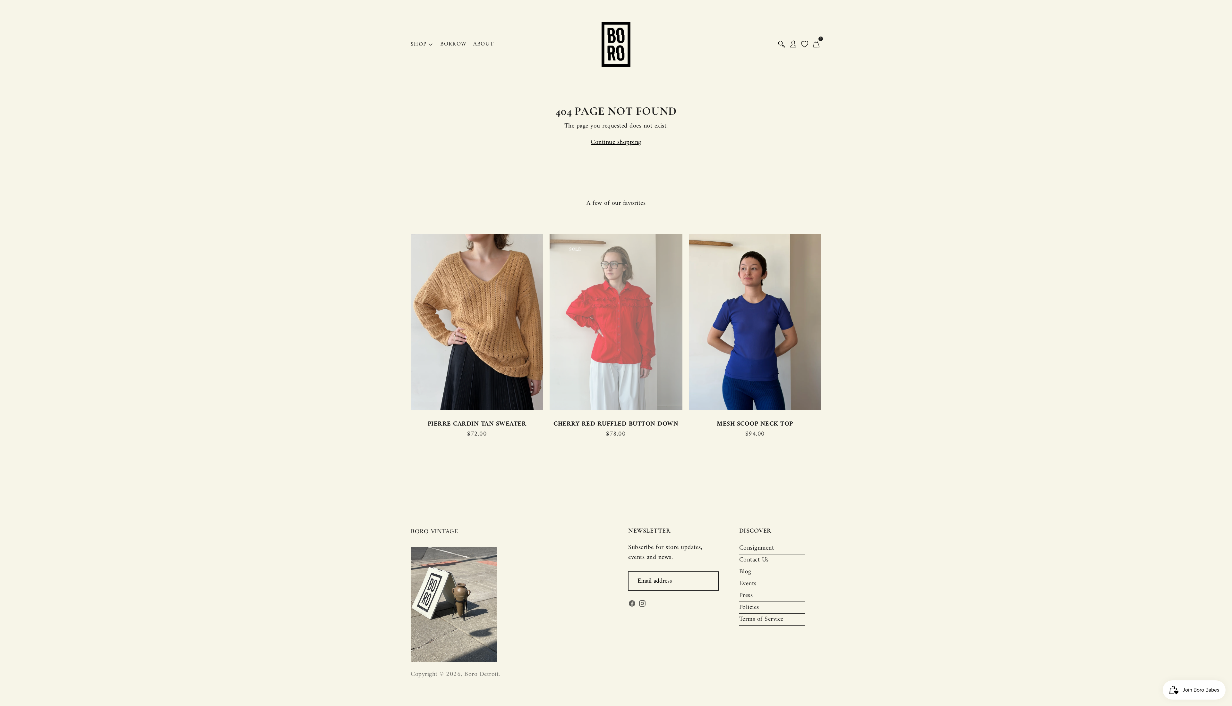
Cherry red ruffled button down (615, 424)
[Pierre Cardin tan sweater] (477, 322)
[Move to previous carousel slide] (404, 322)
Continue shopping (616, 142)
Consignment (756, 548)
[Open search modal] (781, 44)
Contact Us (754, 560)
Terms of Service (761, 619)
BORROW (453, 44)
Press (746, 595)
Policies (749, 607)
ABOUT (483, 44)
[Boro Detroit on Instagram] (642, 605)
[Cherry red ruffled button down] (616, 322)
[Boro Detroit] (616, 44)
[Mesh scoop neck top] (755, 322)
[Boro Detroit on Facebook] (632, 605)
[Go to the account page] (793, 44)
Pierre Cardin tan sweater (477, 424)
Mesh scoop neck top (755, 424)
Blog (745, 571)
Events (748, 583)
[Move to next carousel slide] (827, 322)
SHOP (419, 44)
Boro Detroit (481, 674)
